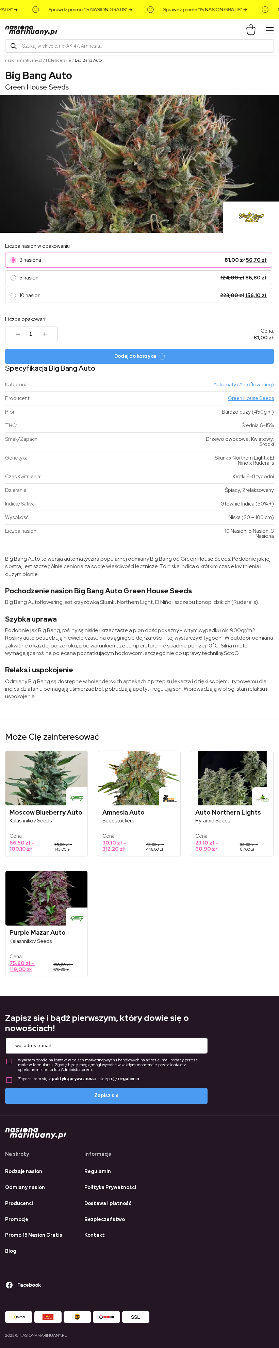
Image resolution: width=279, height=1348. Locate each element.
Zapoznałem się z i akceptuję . (79, 1078)
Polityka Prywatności (110, 1187)
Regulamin (97, 1171)
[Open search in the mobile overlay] (139, 46)
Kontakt (94, 1235)
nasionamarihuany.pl (23, 60)
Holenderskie (58, 60)
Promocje (16, 1219)
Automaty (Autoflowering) (243, 384)
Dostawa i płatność (107, 1203)
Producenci (19, 1203)
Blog (10, 1251)
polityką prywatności (74, 1078)
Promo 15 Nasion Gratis (33, 1235)
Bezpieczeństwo (104, 1219)
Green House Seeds (37, 87)
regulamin (128, 1078)
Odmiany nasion (25, 1187)
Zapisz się (106, 1095)
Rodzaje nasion (23, 1171)
